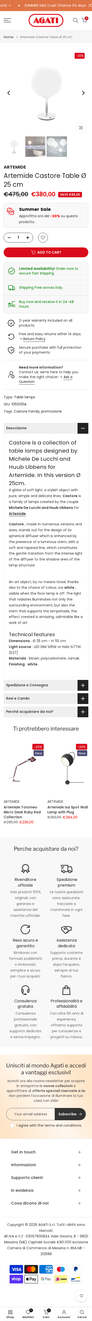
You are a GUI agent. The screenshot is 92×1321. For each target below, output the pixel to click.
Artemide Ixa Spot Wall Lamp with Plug (67, 810)
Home (8, 37)
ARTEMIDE (15, 167)
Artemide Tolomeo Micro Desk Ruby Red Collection (22, 812)
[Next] (83, 92)
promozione (51, 411)
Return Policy (34, 338)
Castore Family (26, 411)
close (89, 5)
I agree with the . (49, 1125)
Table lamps (24, 397)
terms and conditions (62, 1125)
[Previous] (9, 92)
